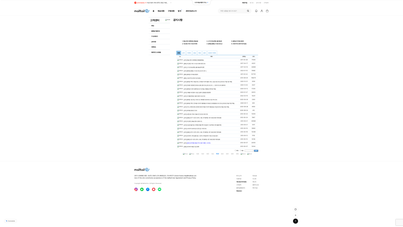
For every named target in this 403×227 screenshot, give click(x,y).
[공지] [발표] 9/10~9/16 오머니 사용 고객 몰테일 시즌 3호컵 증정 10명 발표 (202, 132)
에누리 (254, 182)
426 (237, 154)
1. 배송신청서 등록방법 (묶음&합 (190, 41)
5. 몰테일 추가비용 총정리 (237, 41)
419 (202, 154)
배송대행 (161, 11)
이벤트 (189, 53)
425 (232, 154)
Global (255, 176)
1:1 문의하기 (154, 36)
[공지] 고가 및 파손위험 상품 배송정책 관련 (194, 67)
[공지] (197, 143)
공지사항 (258, 3)
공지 (183, 53)
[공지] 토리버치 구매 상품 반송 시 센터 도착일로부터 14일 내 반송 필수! (201, 136)
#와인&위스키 (191, 11)
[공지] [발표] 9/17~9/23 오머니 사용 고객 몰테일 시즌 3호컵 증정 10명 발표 (202, 118)
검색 (256, 150)
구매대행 (171, 11)
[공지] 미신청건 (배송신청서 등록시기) (193, 121)
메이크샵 (255, 188)
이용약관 (238, 179)
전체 (178, 53)
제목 (237, 150)
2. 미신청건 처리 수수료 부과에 (189, 44)
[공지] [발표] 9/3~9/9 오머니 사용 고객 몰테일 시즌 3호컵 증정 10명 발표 (202, 139)
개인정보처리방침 (241, 182)
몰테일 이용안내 (155, 31)
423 (222, 154)
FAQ (152, 26)
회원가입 (244, 3)
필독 (204, 53)
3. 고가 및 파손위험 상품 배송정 (214, 41)
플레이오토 (256, 185)
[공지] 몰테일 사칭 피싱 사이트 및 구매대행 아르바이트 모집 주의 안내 (200, 100)
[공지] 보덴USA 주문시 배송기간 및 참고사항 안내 (196, 114)
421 (212, 154)
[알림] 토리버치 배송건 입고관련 (191, 146)
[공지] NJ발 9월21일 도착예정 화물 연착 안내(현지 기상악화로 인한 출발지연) (202, 125)
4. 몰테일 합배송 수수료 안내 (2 (214, 44)
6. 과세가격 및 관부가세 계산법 (238, 44)
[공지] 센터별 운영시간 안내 (190, 110)
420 (207, 154)
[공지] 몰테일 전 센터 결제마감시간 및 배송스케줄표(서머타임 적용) (200, 89)
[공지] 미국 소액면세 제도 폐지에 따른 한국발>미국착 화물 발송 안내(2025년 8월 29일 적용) (206, 107)
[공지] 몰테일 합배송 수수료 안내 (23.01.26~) (195, 71)
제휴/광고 (239, 191)
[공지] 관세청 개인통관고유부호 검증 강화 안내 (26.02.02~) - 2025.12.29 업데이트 (205, 85)
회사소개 (238, 176)
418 (197, 154)
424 (227, 154)
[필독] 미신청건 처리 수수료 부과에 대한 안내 (194, 64)
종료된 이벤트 (212, 53)
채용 (199, 53)
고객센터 (266, 3)
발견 (179, 11)
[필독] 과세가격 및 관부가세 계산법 (192, 78)
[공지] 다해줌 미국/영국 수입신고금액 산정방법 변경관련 (197, 92)
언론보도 (153, 47)
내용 (242, 150)
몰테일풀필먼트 (240, 188)
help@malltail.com (190, 176)
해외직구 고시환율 (156, 52)
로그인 (252, 3)
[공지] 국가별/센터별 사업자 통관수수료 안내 (194, 96)
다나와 (254, 179)
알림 (194, 53)
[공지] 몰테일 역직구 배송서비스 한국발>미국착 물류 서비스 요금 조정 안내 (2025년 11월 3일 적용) (208, 81)
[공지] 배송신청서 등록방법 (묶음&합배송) (194, 60)
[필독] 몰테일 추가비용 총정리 (191, 74)
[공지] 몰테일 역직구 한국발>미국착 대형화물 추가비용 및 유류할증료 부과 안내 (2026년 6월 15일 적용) (209, 103)
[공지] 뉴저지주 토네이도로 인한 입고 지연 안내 (195, 128)
